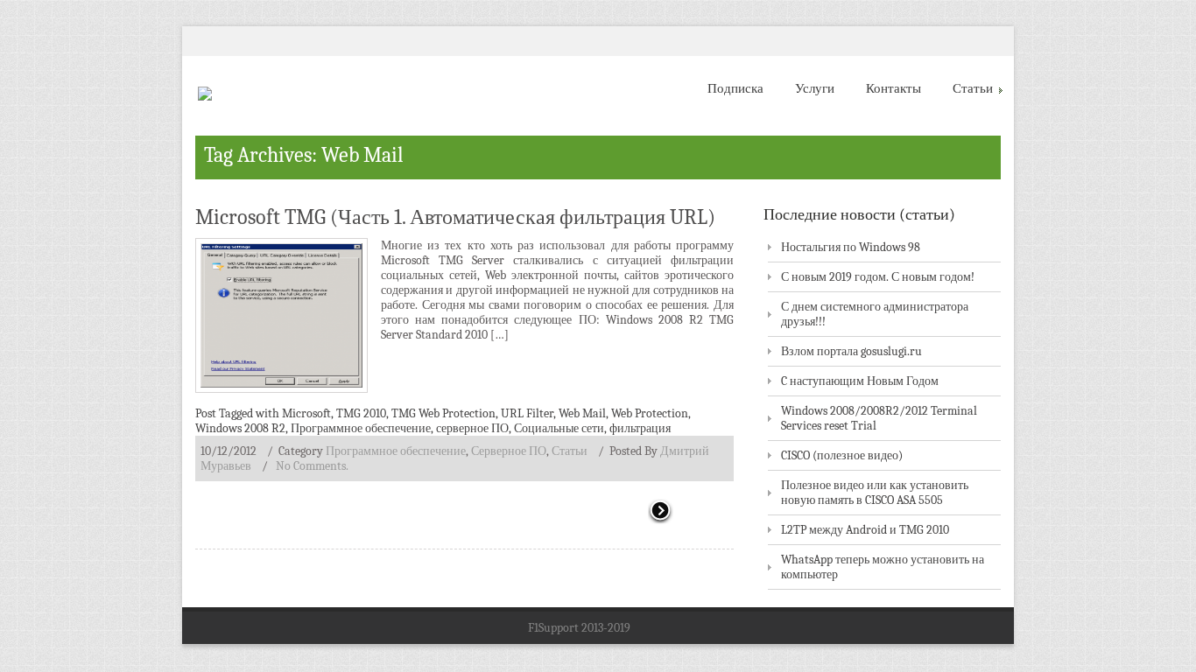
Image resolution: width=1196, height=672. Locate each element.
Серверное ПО (508, 451)
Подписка (735, 88)
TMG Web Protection (443, 413)
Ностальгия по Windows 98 (850, 247)
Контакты (893, 88)
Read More (691, 513)
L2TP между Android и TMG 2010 (865, 529)
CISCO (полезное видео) (842, 455)
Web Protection (649, 413)
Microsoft (306, 413)
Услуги (814, 88)
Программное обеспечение (361, 428)
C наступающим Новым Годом (860, 381)
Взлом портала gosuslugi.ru (851, 351)
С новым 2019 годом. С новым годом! (877, 277)
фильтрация (640, 428)
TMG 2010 (361, 413)
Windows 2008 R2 (240, 428)
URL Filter (527, 413)
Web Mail (582, 413)
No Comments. (312, 465)
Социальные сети (559, 428)
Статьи (973, 88)
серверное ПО (472, 428)
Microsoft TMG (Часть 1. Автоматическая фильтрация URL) (455, 217)
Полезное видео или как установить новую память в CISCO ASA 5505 (874, 493)
